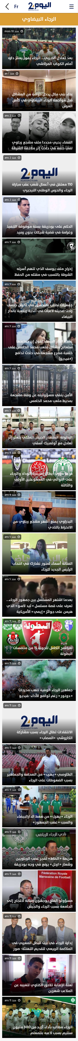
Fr (16, 7)
